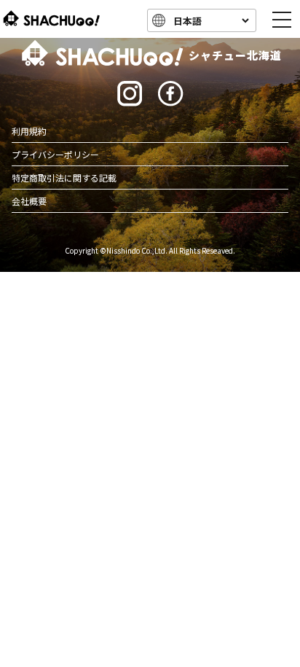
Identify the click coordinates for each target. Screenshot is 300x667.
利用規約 (29, 131)
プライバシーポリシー (55, 154)
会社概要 (29, 201)
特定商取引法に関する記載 (64, 177)
